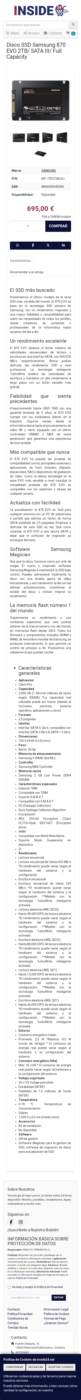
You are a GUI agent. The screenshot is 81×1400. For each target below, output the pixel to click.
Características (20, 260)
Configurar (14, 1367)
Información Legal (56, 1309)
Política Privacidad (20, 1314)
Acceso (33, 33)
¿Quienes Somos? (56, 1323)
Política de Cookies (56, 1314)
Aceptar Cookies (60, 1367)
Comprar (58, 226)
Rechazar (36, 1367)
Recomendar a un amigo (27, 272)
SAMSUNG (48, 170)
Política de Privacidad (27, 1278)
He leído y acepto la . (38, 1287)
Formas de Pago (55, 1318)
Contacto (55, 33)
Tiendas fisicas (18, 1327)
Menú (14, 33)
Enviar (59, 1297)
